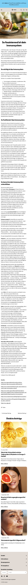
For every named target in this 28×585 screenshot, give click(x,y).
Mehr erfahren (4, 463)
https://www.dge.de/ (6, 403)
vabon (6, 582)
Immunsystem (20, 306)
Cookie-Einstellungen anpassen (8, 579)
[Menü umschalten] (1, 10)
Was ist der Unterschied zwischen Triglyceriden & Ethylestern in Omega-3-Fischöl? (13, 454)
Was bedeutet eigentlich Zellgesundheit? (13, 540)
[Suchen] (21, 10)
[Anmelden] (25, 572)
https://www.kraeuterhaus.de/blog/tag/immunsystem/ (13, 396)
